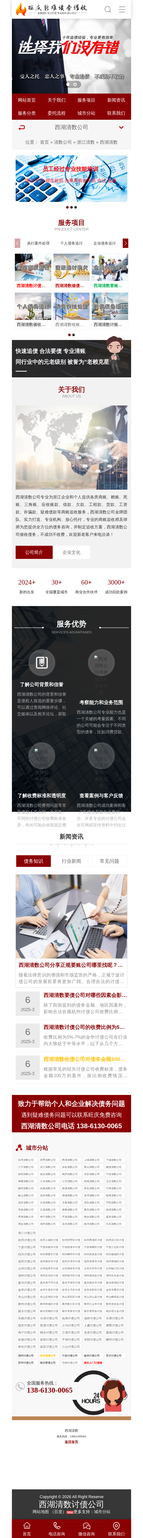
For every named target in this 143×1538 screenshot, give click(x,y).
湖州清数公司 (48, 1223)
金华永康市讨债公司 (115, 1290)
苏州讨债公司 (26, 1362)
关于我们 (57, 100)
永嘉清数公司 (70, 1202)
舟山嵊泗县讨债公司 (115, 1297)
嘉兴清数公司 (92, 1209)
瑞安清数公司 (26, 1202)
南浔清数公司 (92, 1223)
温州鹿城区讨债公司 (115, 1262)
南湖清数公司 (114, 1209)
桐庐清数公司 (70, 1174)
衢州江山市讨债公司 (93, 1304)
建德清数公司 (114, 1166)
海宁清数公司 (48, 1216)
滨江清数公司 (48, 1166)
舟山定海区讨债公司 (49, 1297)
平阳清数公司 (114, 1202)
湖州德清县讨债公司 (93, 1276)
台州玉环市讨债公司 (93, 1269)
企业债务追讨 (104, 243)
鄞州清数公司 (26, 1188)
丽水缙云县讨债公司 (115, 1312)
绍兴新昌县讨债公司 (93, 1255)
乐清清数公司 (48, 1202)
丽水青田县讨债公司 (93, 1312)
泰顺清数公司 (70, 1209)
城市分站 (86, 113)
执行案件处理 (38, 243)
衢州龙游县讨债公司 (115, 1304)
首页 (44, 142)
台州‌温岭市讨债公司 (71, 1269)
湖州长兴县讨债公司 (115, 1276)
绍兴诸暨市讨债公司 (49, 1255)
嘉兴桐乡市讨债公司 (93, 1283)
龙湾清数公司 (92, 1195)
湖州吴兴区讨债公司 (49, 1276)
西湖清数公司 (70, 1159)
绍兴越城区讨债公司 (115, 1255)
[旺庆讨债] (52, 8)
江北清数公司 (70, 1181)
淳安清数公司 (92, 1174)
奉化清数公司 (92, 1188)
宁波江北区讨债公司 (115, 1248)
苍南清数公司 (26, 1209)
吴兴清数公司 (70, 1223)
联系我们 (116, 113)
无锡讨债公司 (70, 1362)
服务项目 (86, 100)
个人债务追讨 (71, 243)
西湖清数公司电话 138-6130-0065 (71, 1126)
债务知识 (33, 861)
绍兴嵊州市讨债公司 (71, 1255)
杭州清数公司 (26, 1159)
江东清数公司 (48, 1181)
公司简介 (34, 552)
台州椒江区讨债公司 (115, 1269)
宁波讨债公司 (70, 1355)
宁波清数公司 (114, 1174)
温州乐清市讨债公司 (71, 1262)
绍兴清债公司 (48, 1355)
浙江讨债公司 (27, 1233)
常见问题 (109, 861)
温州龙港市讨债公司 (93, 1262)
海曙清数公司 (26, 1181)
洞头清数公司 (92, 1202)
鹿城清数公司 (70, 1195)
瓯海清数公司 (114, 1195)
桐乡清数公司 (92, 1216)
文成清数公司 (48, 1209)
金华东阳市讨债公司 (93, 1290)
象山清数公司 (26, 1195)
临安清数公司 (48, 1174)
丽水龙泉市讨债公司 (71, 1312)
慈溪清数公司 (70, 1188)
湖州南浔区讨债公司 (71, 1276)
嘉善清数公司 (114, 1216)
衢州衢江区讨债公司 (71, 1304)
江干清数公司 (26, 1166)
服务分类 (27, 113)
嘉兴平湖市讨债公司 (71, 1283)
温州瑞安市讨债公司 (49, 1262)
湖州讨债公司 (26, 1355)
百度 (58, 1511)
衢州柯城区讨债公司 (49, 1304)
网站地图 (41, 1511)
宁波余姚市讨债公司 (49, 1248)
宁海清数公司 (114, 1188)
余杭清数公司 (70, 1166)
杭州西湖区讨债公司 (93, 1240)
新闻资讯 (116, 100)
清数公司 (63, 142)
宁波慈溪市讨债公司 (71, 1248)
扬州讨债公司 (92, 1355)
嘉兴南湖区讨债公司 (115, 1283)
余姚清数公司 (48, 1188)
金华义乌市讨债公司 (71, 1290)
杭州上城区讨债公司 (49, 1240)
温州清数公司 (48, 1195)
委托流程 (57, 113)
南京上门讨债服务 (93, 1363)
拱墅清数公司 (48, 1159)
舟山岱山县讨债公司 (93, 1297)
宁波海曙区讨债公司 (93, 1248)
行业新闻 (71, 861)
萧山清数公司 (92, 1166)
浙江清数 (86, 142)
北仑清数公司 (114, 1181)
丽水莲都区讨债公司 (49, 1312)
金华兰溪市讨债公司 (49, 1290)
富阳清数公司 (26, 1174)
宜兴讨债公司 (114, 1355)
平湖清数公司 (70, 1216)
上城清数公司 (92, 1159)
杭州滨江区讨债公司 (115, 1240)
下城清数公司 (114, 1159)
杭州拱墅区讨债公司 (71, 1240)
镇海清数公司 (92, 1181)
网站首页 (27, 100)
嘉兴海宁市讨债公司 (49, 1283)
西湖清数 (109, 142)
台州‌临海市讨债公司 (49, 1269)
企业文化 (71, 552)
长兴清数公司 (114, 1223)
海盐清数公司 (26, 1223)
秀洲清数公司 (26, 1216)
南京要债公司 (48, 1362)
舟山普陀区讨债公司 (71, 1297)
